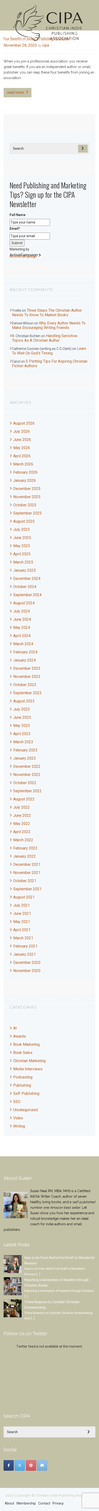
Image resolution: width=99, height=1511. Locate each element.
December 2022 (26, 766)
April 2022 (22, 832)
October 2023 (24, 684)
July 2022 (21, 807)
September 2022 (27, 791)
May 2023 (21, 725)
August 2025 (24, 521)
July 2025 (21, 529)
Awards (19, 1036)
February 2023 (25, 750)
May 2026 (21, 448)
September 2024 (27, 595)
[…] (38, 1274)
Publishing (22, 1085)
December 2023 (26, 668)
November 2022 (26, 774)
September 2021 (27, 889)
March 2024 (23, 644)
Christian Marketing (29, 1061)
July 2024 (21, 611)
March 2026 (23, 464)
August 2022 (24, 799)
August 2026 (24, 423)
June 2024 (22, 619)
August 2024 (24, 603)
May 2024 (21, 627)
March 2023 (23, 742)
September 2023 (27, 693)
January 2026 (24, 480)
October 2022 (24, 782)
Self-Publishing (26, 1093)
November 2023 (26, 676)
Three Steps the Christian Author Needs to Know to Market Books (47, 312)
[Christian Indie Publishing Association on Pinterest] (31, 1465)
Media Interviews (28, 1069)
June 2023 (22, 717)
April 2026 (22, 456)
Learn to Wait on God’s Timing (49, 350)
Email (15, 228)
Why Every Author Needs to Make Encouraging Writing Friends (49, 325)
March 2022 (23, 840)
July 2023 (21, 709)
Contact (44, 1503)
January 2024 (24, 660)
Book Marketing (26, 1044)
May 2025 (21, 546)
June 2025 (22, 537)
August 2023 (24, 701)
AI (15, 1028)
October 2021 (24, 881)
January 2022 (24, 856)
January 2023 (24, 758)
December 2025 (26, 488)
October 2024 (24, 586)
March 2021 (23, 938)
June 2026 (22, 439)
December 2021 (26, 864)
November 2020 (26, 970)
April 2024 (22, 635)
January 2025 (24, 570)
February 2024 (25, 652)
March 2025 (23, 562)
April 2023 (22, 733)
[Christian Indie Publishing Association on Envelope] (42, 1465)
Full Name (17, 215)
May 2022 (21, 823)
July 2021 (21, 905)
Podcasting (22, 1077)
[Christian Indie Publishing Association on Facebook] (9, 1465)
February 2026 (25, 472)
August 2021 (24, 897)
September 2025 (27, 513)
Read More (15, 92)
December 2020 (26, 962)
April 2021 (22, 930)
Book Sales (22, 1052)
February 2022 (25, 848)
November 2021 (26, 872)
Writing (19, 1126)
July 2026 (21, 431)
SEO (16, 1101)
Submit (17, 243)
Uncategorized (25, 1110)
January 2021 (24, 954)
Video (18, 1118)
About (9, 1503)
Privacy (58, 1503)
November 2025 (26, 497)
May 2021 (21, 921)
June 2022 (22, 815)
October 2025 (24, 505)
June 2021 (22, 913)
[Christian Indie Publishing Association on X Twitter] (20, 1465)
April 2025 (22, 554)
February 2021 (25, 946)
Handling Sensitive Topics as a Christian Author (44, 338)
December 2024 (26, 578)
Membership (26, 1503)
